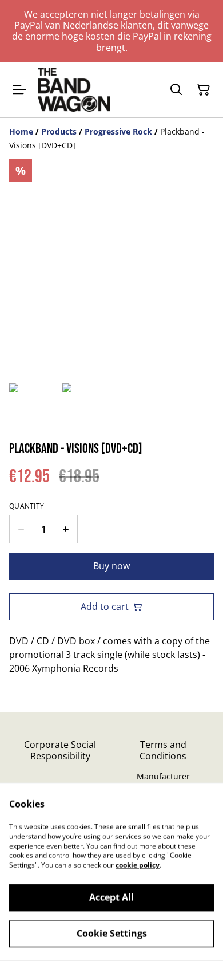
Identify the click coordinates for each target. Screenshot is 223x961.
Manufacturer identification (163, 782)
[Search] (176, 90)
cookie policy (138, 865)
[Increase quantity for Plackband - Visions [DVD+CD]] (66, 529)
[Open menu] (19, 90)
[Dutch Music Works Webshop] (74, 90)
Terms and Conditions (163, 750)
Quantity (26, 506)
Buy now (111, 566)
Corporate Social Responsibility (60, 750)
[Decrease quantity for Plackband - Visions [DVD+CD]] (21, 529)
